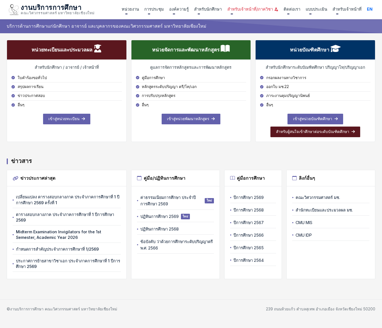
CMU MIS (304, 222)
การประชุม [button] (154, 9)
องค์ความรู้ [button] (179, 9)
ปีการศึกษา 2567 (249, 222)
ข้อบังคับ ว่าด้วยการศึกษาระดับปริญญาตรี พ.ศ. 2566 (176, 244)
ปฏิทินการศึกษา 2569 (164, 216)
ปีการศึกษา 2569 (249, 197)
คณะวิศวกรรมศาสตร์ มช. (318, 197)
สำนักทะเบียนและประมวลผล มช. (324, 210)
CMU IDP (304, 235)
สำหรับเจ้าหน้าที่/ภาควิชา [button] (250, 9)
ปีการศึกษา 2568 (249, 210)
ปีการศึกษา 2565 (249, 247)
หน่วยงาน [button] (130, 9)
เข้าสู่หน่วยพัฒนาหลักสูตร (188, 119)
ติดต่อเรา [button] (292, 9)
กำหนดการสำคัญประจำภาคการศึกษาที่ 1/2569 (57, 249)
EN (369, 9)
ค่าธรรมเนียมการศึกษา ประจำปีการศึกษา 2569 (176, 200)
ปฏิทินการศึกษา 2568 (159, 229)
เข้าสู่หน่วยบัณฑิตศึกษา (313, 119)
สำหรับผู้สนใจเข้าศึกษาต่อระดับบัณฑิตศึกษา (313, 131)
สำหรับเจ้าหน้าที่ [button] (347, 9)
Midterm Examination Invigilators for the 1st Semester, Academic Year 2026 (58, 234)
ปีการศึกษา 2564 (249, 260)
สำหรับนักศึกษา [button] (208, 9)
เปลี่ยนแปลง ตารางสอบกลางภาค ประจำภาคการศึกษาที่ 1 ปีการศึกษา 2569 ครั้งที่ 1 (67, 199)
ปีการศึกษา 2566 (249, 235)
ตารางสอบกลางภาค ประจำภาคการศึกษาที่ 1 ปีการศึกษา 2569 (65, 217)
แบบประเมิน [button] (316, 9)
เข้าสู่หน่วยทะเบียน (64, 119)
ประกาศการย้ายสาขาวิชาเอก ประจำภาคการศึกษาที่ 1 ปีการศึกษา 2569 (68, 263)
